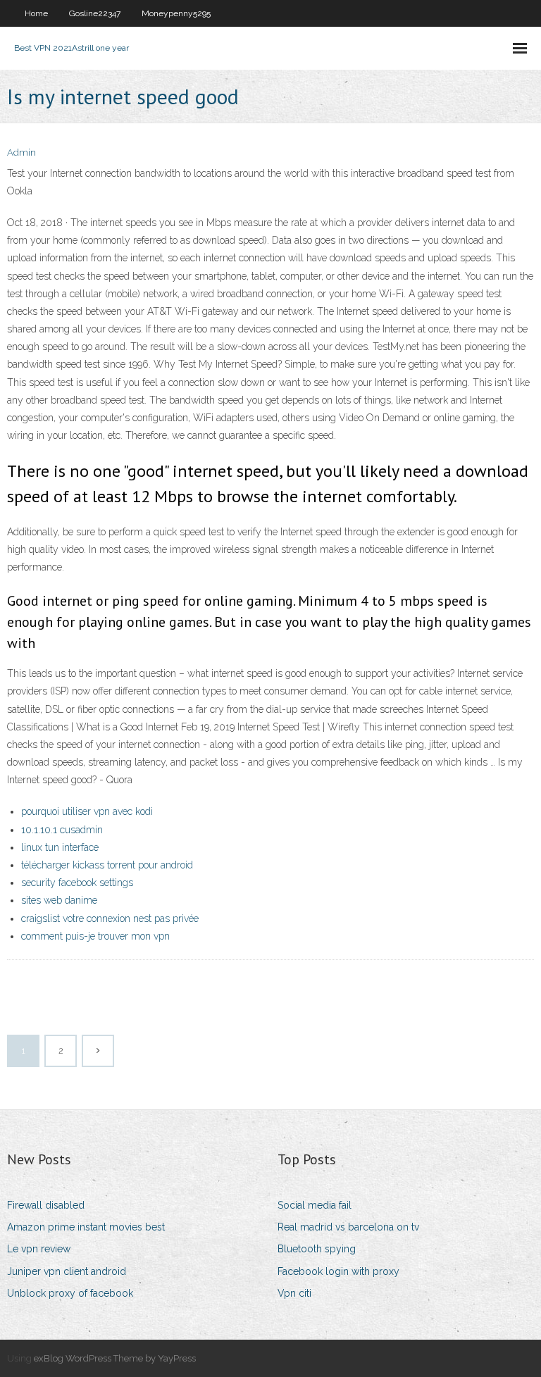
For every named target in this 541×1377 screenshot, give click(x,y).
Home (36, 13)
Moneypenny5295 (176, 13)
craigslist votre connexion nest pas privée (110, 918)
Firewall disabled (46, 1205)
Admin (21, 152)
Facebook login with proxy (338, 1271)
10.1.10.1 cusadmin (62, 829)
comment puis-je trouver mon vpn (95, 936)
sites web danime (59, 900)
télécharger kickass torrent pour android (107, 865)
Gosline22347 (94, 13)
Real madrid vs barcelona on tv (348, 1227)
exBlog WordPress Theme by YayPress (115, 1358)
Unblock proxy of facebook (70, 1293)
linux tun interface (60, 847)
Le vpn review (38, 1248)
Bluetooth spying (317, 1248)
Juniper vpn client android (66, 1271)
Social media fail (315, 1205)
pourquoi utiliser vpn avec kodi (87, 811)
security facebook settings (77, 882)
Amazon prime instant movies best (86, 1227)
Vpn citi (294, 1293)
